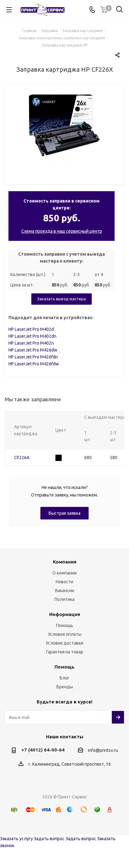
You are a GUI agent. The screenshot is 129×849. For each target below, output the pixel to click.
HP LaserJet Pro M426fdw (33, 363)
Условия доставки (64, 643)
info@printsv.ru (103, 750)
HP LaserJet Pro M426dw (32, 349)
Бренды (64, 686)
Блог (64, 677)
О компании (64, 572)
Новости (64, 581)
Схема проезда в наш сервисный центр (61, 231)
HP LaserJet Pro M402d (31, 329)
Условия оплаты (64, 634)
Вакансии (64, 590)
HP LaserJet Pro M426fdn (33, 356)
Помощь (64, 625)
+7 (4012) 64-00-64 (42, 749)
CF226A (21, 457)
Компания (64, 561)
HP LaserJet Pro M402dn (32, 336)
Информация (64, 614)
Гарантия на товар (64, 651)
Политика (64, 599)
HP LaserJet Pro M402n (31, 343)
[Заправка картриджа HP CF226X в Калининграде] (64, 129)
